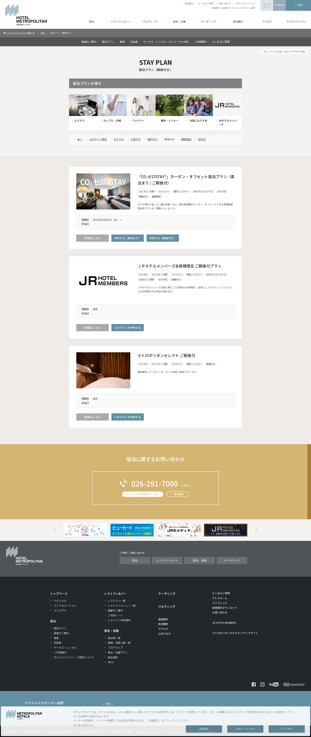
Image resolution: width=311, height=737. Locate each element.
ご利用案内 (200, 41)
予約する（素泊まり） (127, 238)
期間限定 (186, 139)
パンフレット (219, 603)
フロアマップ (115, 647)
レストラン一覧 (116, 600)
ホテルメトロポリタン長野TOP (21, 32)
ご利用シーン (115, 615)
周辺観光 (238, 21)
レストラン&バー (115, 593)
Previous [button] (54, 530)
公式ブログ (164, 633)
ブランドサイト (267, 5)
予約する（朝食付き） (162, 238)
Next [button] (256, 530)
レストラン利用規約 (119, 620)
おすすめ (119, 139)
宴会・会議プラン (118, 652)
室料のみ (153, 139)
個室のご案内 (115, 610)
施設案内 (189, 3)
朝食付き (169, 139)
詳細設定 (204, 729)
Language (279, 5)
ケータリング (208, 21)
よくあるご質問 (205, 3)
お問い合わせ (224, 3)
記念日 (202, 139)
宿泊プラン (108, 41)
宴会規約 (113, 657)
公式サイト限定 (98, 139)
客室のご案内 (88, 41)
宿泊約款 (178, 494)
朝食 (122, 41)
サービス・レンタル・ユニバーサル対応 (166, 41)
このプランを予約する (127, 327)
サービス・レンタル (65, 647)
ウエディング (150, 21)
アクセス (267, 21)
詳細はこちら (92, 238)
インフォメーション (65, 605)
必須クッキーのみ (245, 729)
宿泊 (91, 21)
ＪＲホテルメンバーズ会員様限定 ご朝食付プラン (179, 266)
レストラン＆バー (121, 21)
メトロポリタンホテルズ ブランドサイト (235, 633)
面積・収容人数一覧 (119, 642)
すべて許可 (287, 729)
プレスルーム (219, 598)
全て (79, 139)
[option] (85, 530)
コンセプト (60, 610)
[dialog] (155, 721)
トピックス (60, 600)
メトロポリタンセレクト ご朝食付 (166, 355)
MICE (111, 662)
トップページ (58, 593)
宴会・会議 (179, 21)
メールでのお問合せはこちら (143, 494)
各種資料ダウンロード (224, 607)
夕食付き (136, 139)
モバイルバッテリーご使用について (74, 657)
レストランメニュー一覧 (122, 605)
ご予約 (298, 5)
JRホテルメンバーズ (245, 3)
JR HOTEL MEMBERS (224, 622)
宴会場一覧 (114, 638)
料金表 (134, 41)
